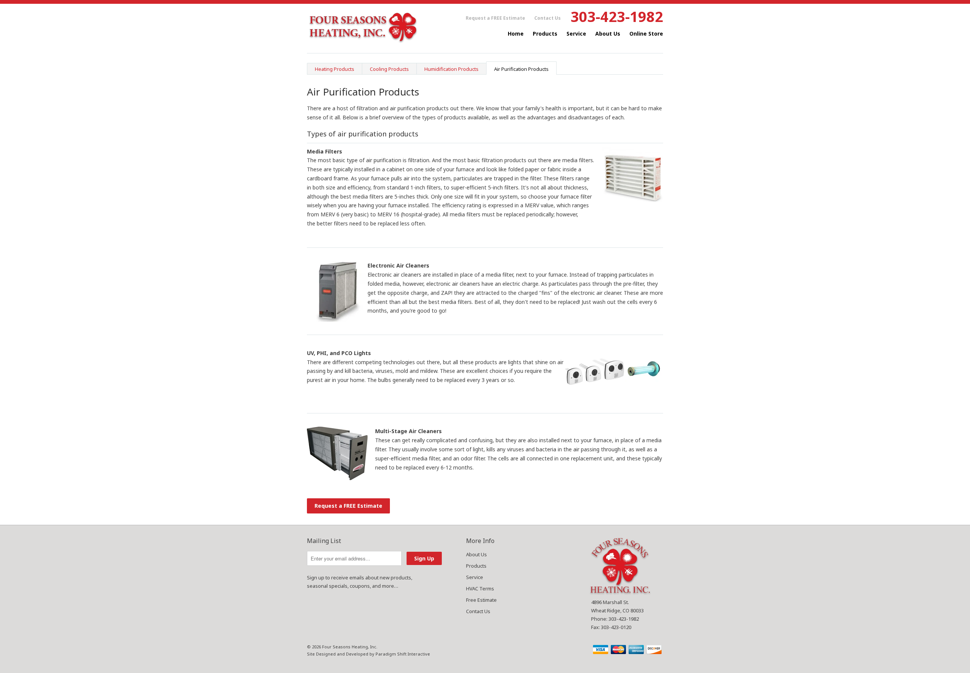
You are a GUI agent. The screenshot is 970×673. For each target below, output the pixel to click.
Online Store (646, 33)
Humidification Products (451, 69)
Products (545, 33)
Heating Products (334, 69)
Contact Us (547, 18)
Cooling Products (389, 69)
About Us (607, 33)
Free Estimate (481, 599)
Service (576, 33)
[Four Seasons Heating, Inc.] (364, 28)
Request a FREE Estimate (495, 18)
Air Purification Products (521, 69)
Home (516, 33)
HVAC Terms (480, 588)
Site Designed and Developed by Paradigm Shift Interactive (368, 654)
